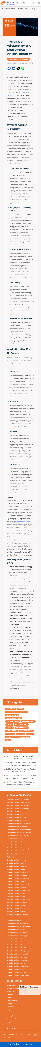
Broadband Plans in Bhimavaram (19, 823)
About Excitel (11, 991)
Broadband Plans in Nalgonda (18, 884)
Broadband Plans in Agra (16, 963)
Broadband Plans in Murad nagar (19, 899)
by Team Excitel (13, 63)
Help (8, 1022)
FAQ (8, 1010)
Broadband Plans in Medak (16, 896)
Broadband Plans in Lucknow (17, 881)
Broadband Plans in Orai (15, 969)
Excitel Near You (12, 1001)
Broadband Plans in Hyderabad (18, 808)
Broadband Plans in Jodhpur (17, 814)
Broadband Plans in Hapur (16, 839)
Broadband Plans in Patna (16, 887)
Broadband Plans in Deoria (16, 911)
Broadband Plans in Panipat (17, 902)
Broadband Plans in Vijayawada (18, 951)
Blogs (33, 9)
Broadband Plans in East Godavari (19, 833)
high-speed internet (22, 522)
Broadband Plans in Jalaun (16, 863)
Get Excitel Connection (20, 1044)
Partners (10, 994)
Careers (9, 1004)
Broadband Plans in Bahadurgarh (19, 848)
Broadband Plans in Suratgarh (18, 960)
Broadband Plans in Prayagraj (17, 930)
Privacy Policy (12, 1016)
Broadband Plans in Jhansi (16, 866)
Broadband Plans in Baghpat (17, 836)
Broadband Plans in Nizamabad (18, 927)
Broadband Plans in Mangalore (18, 890)
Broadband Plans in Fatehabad (18, 851)
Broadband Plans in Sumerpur (18, 975)
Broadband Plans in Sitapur (17, 842)
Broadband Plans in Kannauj (17, 954)
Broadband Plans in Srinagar (17, 936)
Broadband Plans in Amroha (17, 820)
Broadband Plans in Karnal (16, 845)
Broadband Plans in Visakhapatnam (20, 948)
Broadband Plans (13, 988)
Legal (9, 1013)
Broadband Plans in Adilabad (17, 817)
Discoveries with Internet (18, 59)
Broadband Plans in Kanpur (17, 875)
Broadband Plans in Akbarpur (17, 914)
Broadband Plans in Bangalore (18, 799)
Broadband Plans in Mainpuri (17, 924)
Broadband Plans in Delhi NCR (18, 802)
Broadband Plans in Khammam (18, 878)
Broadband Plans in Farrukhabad (19, 830)
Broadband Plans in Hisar (16, 908)
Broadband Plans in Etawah (17, 827)
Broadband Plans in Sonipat (17, 939)
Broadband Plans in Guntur (17, 860)
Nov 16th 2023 (27, 63)
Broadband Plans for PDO (16, 920)
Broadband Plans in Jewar (16, 869)
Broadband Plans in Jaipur (16, 811)
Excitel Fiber (23, 9)
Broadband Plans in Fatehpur (17, 966)
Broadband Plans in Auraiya (17, 957)
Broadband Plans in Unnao (16, 942)
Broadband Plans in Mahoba (17, 905)
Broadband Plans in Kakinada (17, 872)
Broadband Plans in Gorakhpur (18, 805)
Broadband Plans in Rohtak (17, 933)
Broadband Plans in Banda (16, 972)
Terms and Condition (14, 1019)
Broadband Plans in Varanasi (17, 945)
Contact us (10, 1007)
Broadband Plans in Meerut (17, 893)
